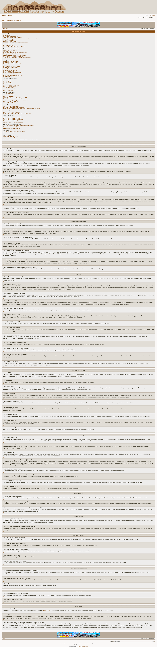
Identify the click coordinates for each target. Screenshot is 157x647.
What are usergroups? (8, 96)
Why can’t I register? (8, 45)
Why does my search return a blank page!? (13, 119)
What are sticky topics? (8, 87)
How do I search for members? (10, 120)
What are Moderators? (8, 95)
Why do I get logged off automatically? (12, 37)
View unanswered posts (7, 20)
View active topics (18, 20)
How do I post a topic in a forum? (11, 61)
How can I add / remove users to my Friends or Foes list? (17, 113)
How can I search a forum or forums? (12, 117)
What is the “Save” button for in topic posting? (14, 74)
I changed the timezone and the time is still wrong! (15, 52)
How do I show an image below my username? (14, 55)
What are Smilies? (7, 82)
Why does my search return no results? (12, 118)
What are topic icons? (8, 90)
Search (153, 15)
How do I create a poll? (8, 65)
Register (10, 15)
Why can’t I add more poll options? (11, 66)
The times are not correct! (9, 51)
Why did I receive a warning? (10, 71)
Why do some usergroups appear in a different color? (16, 100)
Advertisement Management (82, 646)
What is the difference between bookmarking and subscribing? (18, 125)
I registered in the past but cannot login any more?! (15, 42)
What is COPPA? (7, 44)
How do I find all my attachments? (11, 133)
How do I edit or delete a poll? (10, 67)
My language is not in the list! (10, 54)
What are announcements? (9, 86)
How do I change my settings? (10, 50)
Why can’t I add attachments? (10, 70)
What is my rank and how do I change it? (13, 56)
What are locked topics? (9, 89)
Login (5, 15)
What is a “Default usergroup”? (10, 101)
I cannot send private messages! (11, 106)
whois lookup (112, 624)
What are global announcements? (11, 85)
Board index (5, 28)
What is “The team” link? (9, 102)
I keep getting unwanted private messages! (13, 107)
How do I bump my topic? (9, 76)
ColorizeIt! (95, 643)
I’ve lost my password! (8, 40)
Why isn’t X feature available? (10, 137)
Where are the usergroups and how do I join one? (15, 97)
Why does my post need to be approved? (13, 75)
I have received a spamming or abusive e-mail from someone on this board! (21, 108)
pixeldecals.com (80, 644)
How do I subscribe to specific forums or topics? (14, 127)
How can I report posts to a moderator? (12, 72)
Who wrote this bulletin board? (10, 136)
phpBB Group (46, 610)
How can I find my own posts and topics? (13, 122)
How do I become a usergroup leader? (12, 98)
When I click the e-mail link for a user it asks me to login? (17, 57)
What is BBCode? (7, 80)
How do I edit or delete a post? (10, 62)
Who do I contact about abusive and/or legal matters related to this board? (21, 139)
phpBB (66, 643)
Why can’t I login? (7, 35)
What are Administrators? (9, 93)
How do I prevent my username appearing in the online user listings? (20, 39)
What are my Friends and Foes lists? (12, 112)
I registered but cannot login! (10, 41)
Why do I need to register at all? (10, 36)
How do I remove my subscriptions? (11, 128)
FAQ (148, 15)
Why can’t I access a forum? (10, 69)
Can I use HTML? (7, 81)
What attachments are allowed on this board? (14, 131)
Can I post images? (7, 84)
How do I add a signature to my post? (12, 63)
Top (3, 151)
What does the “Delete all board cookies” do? (14, 46)
